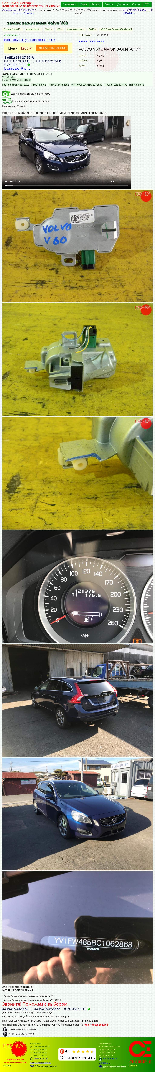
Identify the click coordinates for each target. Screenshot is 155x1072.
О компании (69, 4)
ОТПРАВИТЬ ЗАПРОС (52, 47)
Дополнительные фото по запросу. (30, 94)
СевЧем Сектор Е (11, 29)
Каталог (96, 4)
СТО (147, 4)
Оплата (109, 4)
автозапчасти (32, 29)
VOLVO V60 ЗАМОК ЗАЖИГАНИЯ (116, 29)
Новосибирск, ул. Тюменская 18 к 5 (29, 40)
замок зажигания (74, 29)
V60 (58, 29)
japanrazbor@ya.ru (17, 68)
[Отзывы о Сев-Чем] (77, 1060)
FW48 (91, 29)
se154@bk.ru (129, 13)
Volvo (47, 29)
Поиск (83, 4)
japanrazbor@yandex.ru (23, 13)
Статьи (136, 4)
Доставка (122, 4)
